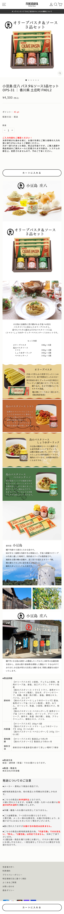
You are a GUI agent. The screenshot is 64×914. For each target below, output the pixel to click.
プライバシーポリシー (12, 874)
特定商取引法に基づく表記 (14, 878)
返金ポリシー (8, 890)
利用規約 (6, 870)
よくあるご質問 (9, 882)
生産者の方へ (8, 867)
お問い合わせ (8, 886)
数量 (4, 125)
